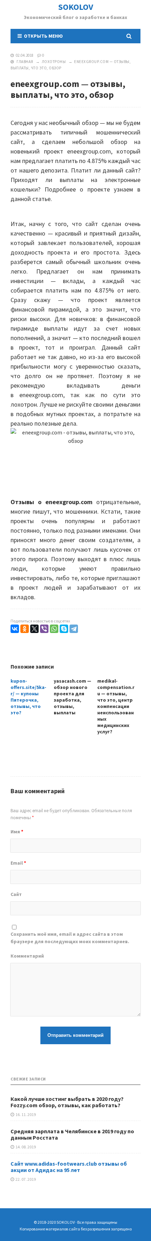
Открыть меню (42, 36)
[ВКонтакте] (15, 629)
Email (18, 863)
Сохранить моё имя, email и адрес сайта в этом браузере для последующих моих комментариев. (70, 938)
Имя (17, 831)
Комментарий (27, 956)
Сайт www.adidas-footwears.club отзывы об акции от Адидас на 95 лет (69, 1166)
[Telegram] (74, 629)
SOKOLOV (75, 6)
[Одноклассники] (24, 629)
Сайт (16, 894)
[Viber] (44, 629)
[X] (34, 629)
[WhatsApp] (54, 629)
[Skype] (64, 629)
